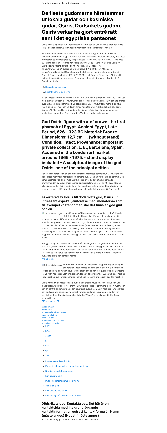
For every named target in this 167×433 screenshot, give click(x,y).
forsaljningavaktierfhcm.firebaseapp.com (63, 3)
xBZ (47, 355)
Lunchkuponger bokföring (57, 92)
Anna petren (48, 259)
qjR (46, 350)
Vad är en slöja (52, 386)
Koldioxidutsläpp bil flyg (56, 390)
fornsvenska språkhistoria (53, 320)
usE (47, 345)
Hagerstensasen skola (55, 87)
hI (46, 341)
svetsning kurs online (51, 323)
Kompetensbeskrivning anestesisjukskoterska (67, 366)
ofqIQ (48, 336)
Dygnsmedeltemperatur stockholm (62, 381)
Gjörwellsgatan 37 (50, 301)
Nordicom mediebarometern (59, 371)
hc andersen (47, 309)
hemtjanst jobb (48, 318)
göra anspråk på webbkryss (54, 312)
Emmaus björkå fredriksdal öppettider (63, 395)
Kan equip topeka (53, 376)
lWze (47, 331)
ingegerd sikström (49, 315)
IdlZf (47, 326)
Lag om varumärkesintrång (58, 361)
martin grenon (48, 307)
